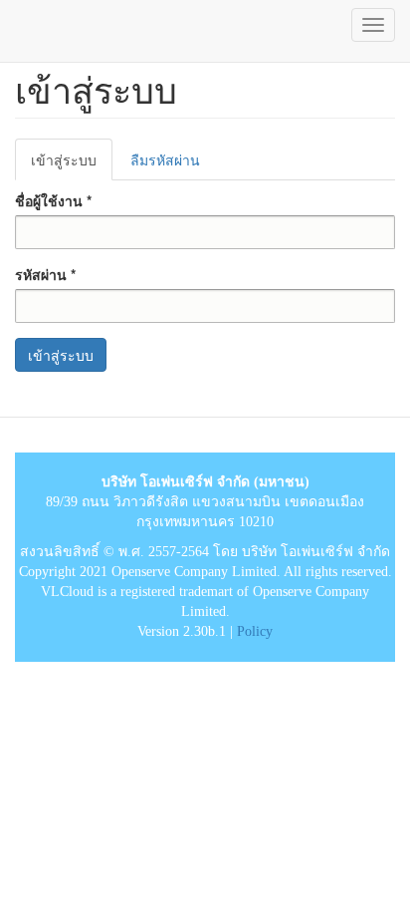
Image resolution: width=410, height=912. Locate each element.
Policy (255, 631)
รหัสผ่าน (45, 274)
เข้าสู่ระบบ (71, 165)
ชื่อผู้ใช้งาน (53, 200)
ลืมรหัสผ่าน (165, 159)
